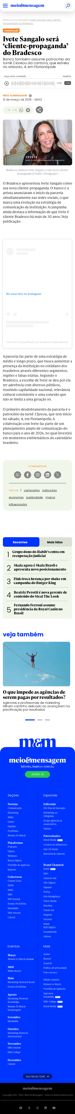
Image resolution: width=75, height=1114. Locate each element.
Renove (47, 958)
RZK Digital (49, 927)
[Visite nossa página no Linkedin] (45, 1108)
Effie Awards (14, 912)
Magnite (47, 914)
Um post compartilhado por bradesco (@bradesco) (37, 342)
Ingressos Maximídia (48, 995)
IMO (45, 873)
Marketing (13, 812)
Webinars (12, 855)
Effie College (14, 1052)
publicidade (34, 497)
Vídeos (11, 851)
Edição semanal (51, 979)
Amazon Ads (49, 878)
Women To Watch (17, 835)
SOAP (46, 868)
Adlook (47, 936)
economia (16, 497)
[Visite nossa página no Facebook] (20, 1108)
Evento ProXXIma (17, 903)
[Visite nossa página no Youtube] (54, 1108)
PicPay (46, 891)
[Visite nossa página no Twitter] (29, 1108)
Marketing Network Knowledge (18, 1000)
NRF (10, 894)
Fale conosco (50, 972)
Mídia (10, 817)
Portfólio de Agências (19, 865)
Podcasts (12, 846)
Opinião (12, 826)
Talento (47, 828)
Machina (47, 905)
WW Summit (14, 899)
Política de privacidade (55, 967)
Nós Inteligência (51, 896)
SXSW (11, 885)
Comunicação (19, 20)
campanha (32, 490)
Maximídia (13, 908)
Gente (11, 821)
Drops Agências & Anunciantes (52, 822)
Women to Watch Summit (21, 959)
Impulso (47, 887)
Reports (12, 869)
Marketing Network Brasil (21, 982)
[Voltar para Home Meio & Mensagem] (32, 6)
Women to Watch (52, 984)
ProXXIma (13, 831)
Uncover (47, 919)
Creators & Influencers (55, 844)
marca (50, 497)
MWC (10, 890)
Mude (46, 923)
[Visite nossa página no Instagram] (37, 1108)
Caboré (11, 917)
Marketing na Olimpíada (50, 814)
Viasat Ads (48, 910)
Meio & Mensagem (15, 95)
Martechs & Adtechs (54, 853)
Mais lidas (55, 542)
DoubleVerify (50, 931)
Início (6, 20)
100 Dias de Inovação (54, 808)
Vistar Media (50, 901)
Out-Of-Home (50, 849)
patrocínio (49, 490)
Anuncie (47, 963)
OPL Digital (49, 882)
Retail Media (49, 839)
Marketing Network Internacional (18, 1034)
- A (8, 110)
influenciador (18, 504)
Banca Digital (15, 860)
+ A (14, 110)
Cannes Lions (14, 880)
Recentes (20, 542)
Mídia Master (14, 971)
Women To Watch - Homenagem (17, 1008)
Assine (46, 954)
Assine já (37, 774)
